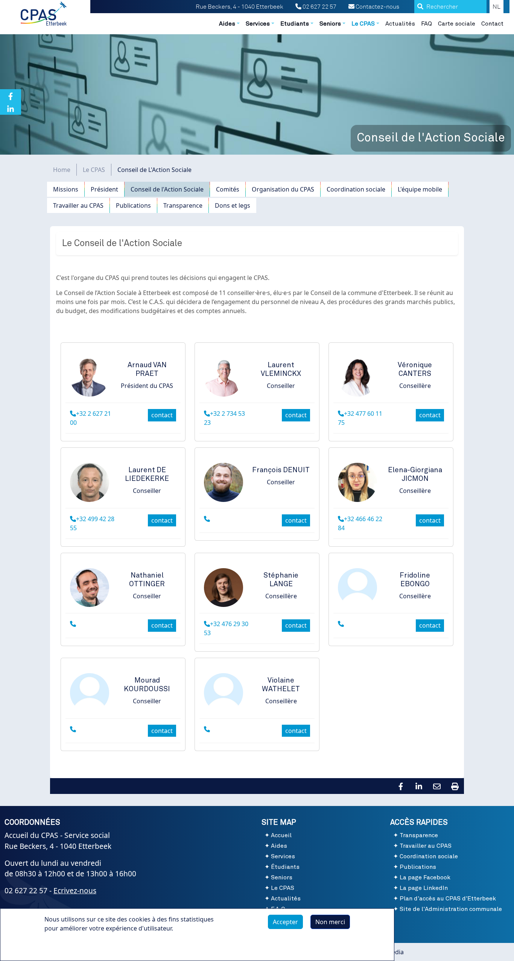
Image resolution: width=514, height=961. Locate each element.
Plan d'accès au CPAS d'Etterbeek (448, 899)
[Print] (455, 785)
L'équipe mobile (420, 189)
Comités (227, 189)
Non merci (330, 922)
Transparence (182, 205)
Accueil (281, 835)
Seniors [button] (330, 24)
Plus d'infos (68, 945)
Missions (65, 189)
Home (61, 170)
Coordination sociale (356, 189)
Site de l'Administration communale (451, 909)
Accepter (285, 922)
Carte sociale (456, 24)
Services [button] (258, 24)
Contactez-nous (376, 7)
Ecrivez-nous (74, 890)
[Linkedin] (10, 108)
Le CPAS (94, 170)
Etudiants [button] (294, 24)
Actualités (400, 24)
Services (283, 856)
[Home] (44, 13)
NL (496, 7)
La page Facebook (425, 877)
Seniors (281, 877)
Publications (133, 205)
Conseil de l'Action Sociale (167, 189)
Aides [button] (227, 24)
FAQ (426, 24)
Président (104, 189)
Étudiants (285, 867)
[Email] (437, 785)
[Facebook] (10, 95)
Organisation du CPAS (283, 189)
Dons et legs (232, 205)
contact (162, 415)
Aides (279, 846)
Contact (492, 24)
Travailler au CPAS (78, 205)
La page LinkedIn (424, 888)
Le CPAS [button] (363, 24)
